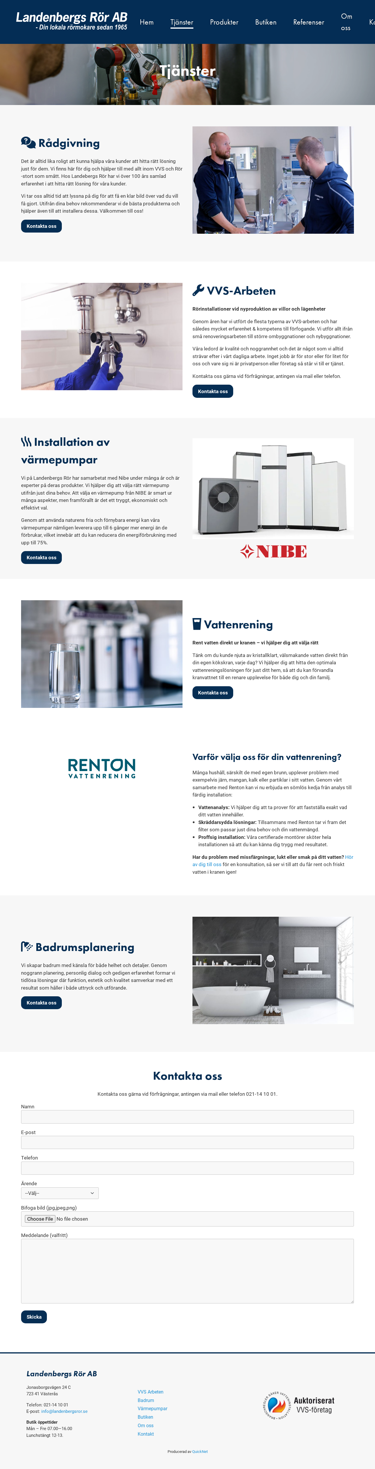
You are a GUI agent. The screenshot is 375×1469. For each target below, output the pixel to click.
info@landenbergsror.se (64, 1411)
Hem (147, 22)
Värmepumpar (152, 1408)
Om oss (346, 22)
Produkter (224, 22)
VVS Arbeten (150, 1392)
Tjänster (182, 22)
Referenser (308, 22)
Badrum (146, 1400)
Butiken (266, 22)
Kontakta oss (42, 226)
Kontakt (146, 1434)
